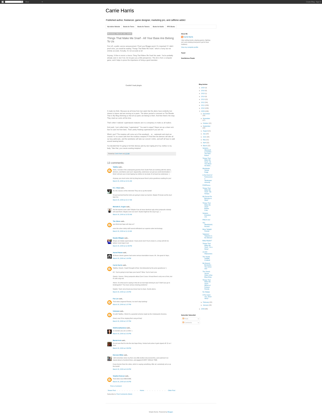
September (206, 126)
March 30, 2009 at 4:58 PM (122, 348)
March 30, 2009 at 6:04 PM (122, 369)
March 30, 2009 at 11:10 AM (122, 231)
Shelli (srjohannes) (119, 328)
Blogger (170, 412)
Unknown (116, 311)
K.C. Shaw (116, 188)
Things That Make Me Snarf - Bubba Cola (207, 206)
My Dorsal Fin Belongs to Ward (207, 198)
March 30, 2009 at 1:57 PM (122, 321)
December (206, 114)
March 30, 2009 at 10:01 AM (122, 181)
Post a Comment (116, 386)
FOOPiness (206, 185)
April (204, 143)
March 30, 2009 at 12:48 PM (122, 246)
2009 (203, 111)
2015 (203, 93)
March (205, 146)
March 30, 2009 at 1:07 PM (122, 304)
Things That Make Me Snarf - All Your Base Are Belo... (207, 162)
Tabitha (115, 167)
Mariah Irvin (117, 340)
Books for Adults (158, 27)
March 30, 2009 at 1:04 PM (122, 258)
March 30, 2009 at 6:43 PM (122, 382)
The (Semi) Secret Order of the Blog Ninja (207, 274)
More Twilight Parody (207, 230)
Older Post (171, 390)
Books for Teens (128, 27)
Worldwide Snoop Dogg (206, 170)
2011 (203, 105)
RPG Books (171, 27)
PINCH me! (206, 220)
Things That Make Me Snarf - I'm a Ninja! (207, 246)
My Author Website (113, 27)
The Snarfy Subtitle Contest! (206, 258)
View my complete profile (189, 47)
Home (142, 390)
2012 (203, 102)
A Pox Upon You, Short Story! (207, 296)
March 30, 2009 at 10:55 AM (122, 214)
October (206, 123)
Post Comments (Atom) (124, 394)
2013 (203, 99)
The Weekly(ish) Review (207, 224)
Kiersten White (118, 355)
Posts (186, 319)
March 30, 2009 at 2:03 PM (122, 334)
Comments (188, 322)
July (204, 134)
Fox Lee (115, 299)
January (206, 305)
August (205, 131)
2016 (203, 90)
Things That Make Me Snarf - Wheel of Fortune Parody (207, 284)
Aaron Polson (118, 252)
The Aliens (116, 221)
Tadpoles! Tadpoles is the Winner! (207, 236)
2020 (203, 88)
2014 (203, 96)
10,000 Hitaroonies (207, 253)
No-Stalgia (206, 292)
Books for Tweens (143, 27)
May (204, 140)
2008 (203, 309)
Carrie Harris (120, 10)
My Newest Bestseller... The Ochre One (207, 266)
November (206, 118)
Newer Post (112, 390)
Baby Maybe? (207, 241)
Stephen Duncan (119, 376)
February (206, 302)
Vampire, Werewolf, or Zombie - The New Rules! (207, 151)
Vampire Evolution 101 (207, 215)
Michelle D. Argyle (119, 207)
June (205, 137)
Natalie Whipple (118, 238)
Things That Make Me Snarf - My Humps (207, 191)
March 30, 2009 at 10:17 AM (122, 200)
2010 (203, 108)
